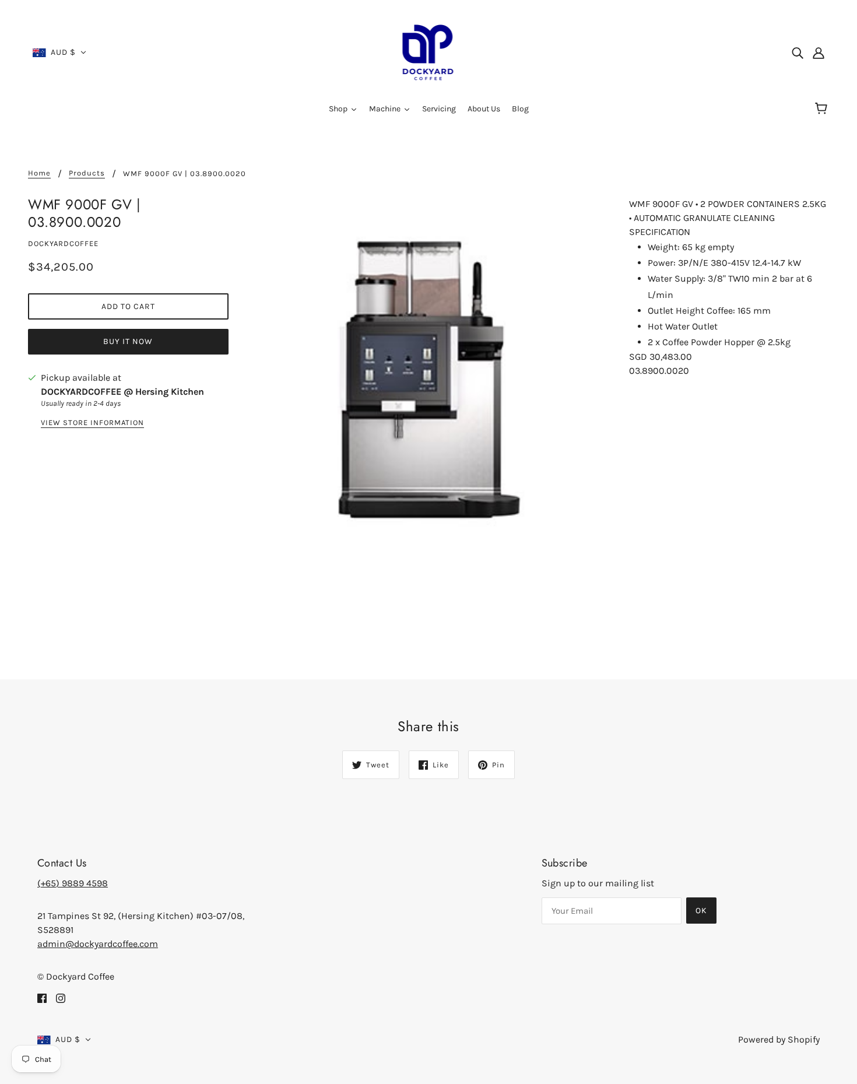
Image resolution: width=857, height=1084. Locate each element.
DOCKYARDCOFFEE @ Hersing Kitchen (122, 391)
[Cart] (822, 109)
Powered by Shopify (779, 1039)
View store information (92, 423)
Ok (701, 910)
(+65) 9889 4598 (72, 883)
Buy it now (128, 341)
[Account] (818, 52)
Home (39, 173)
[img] (797, 52)
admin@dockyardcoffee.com (97, 943)
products (87, 173)
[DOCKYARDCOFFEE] (429, 51)
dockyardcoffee (63, 243)
